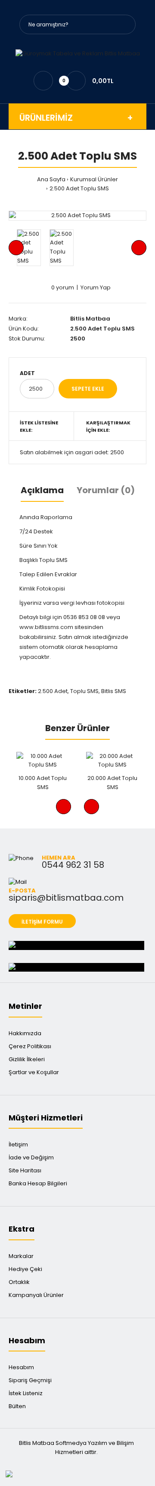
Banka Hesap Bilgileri (38, 1183)
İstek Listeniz (26, 1393)
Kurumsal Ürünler (94, 179)
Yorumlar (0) (106, 490)
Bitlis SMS (113, 691)
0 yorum (62, 287)
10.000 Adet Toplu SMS (43, 782)
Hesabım (21, 1367)
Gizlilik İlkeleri (27, 1059)
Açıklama (42, 490)
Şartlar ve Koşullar (34, 1072)
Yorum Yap (96, 287)
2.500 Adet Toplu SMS (79, 188)
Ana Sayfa (51, 179)
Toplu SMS (84, 691)
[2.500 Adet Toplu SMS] (77, 215)
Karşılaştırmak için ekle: (108, 426)
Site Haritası (25, 1170)
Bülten (17, 1406)
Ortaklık (19, 1282)
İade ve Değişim (31, 1157)
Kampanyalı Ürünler (36, 1295)
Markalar (21, 1256)
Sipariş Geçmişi (30, 1380)
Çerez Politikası (30, 1046)
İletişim (18, 1144)
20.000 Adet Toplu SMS (112, 782)
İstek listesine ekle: (39, 426)
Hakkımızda (25, 1033)
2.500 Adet (53, 691)
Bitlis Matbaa (90, 319)
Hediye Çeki (25, 1269)
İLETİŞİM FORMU (42, 921)
